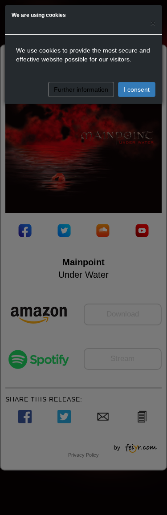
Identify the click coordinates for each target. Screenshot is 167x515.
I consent (137, 89)
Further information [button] (81, 89)
